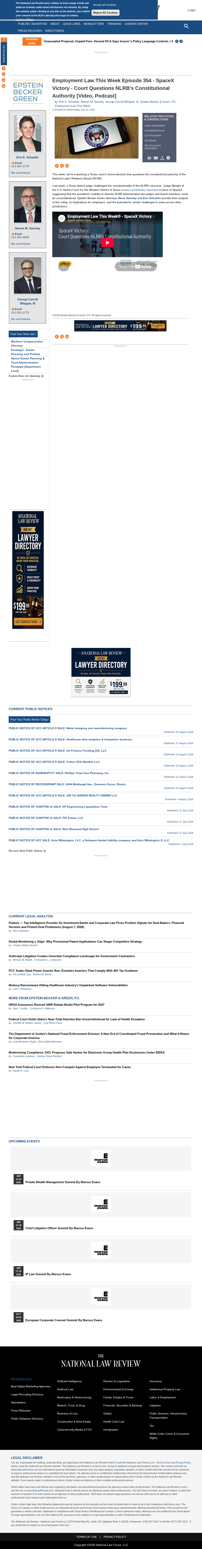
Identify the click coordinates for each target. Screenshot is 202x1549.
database (123, 1466)
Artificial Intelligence (69, 1381)
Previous (177, 41)
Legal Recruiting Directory (27, 1394)
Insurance (156, 1381)
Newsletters (93, 23)
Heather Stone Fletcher (49, 1056)
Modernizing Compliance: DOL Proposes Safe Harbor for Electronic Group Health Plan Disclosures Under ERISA (87, 1052)
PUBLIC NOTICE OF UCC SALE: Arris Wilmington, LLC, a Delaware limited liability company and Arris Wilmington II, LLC (89, 840)
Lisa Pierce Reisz (53, 1023)
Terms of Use (163, 1462)
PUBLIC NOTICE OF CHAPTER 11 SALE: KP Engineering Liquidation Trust (58, 806)
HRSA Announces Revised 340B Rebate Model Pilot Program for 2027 (56, 1004)
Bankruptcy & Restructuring (74, 1397)
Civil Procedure (153, 135)
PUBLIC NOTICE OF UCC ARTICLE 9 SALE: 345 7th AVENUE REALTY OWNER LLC (63, 795)
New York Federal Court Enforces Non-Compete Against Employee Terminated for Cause (70, 1067)
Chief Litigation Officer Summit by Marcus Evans (59, 1228)
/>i (169, 158)
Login (192, 10)
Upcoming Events (24, 1141)
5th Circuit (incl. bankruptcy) (153, 147)
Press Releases (21, 1410)
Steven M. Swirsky (27, 228)
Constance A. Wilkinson (42, 1008)
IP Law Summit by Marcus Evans (48, 1274)
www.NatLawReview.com (24, 1469)
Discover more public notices (26, 850)
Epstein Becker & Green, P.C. (158, 101)
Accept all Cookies (104, 4)
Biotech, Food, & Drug (71, 1405)
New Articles (4, 54)
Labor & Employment (163, 1397)
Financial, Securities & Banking (122, 1405)
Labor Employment (155, 125)
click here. (64, 1525)
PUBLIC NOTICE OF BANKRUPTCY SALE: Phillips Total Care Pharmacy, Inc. (59, 773)
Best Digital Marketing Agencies (30, 1386)
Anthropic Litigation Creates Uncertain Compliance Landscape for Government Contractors (72, 956)
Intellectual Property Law (165, 1389)
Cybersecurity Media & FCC (74, 1429)
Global (107, 1413)
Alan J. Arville (20, 1008)
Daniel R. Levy (21, 1070)
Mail (156, 158)
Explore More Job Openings (24, 376)
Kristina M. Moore (42, 974)
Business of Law (67, 1413)
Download (163, 158)
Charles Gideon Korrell (25, 945)
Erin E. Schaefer (27, 157)
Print (150, 158)
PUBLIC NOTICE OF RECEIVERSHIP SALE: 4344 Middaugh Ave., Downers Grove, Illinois (67, 784)
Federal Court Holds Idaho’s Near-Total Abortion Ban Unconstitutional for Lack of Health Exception (77, 1019)
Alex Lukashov (21, 930)
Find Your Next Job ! (23, 334)
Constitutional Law (155, 130)
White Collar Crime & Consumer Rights (169, 1435)
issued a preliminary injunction (139, 189)
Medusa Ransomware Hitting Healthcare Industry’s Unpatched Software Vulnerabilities (68, 985)
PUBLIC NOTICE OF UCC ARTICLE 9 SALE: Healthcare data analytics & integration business (70, 739)
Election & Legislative (116, 1381)
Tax (152, 1425)
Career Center (136, 23)
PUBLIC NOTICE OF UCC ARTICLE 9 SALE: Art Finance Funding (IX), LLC (58, 750)
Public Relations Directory (27, 1418)
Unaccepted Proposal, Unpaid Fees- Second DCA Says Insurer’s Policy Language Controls (106, 41)
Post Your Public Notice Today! (29, 719)
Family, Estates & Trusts (118, 1397)
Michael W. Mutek (22, 960)
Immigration (110, 1429)
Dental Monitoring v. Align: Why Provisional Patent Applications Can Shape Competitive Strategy (75, 941)
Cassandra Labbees (24, 1056)
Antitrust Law (65, 1389)
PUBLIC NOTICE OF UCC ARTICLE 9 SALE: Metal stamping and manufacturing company (68, 728)
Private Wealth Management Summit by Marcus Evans (62, 1182)
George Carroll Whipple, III (27, 301)
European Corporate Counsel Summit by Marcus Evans (63, 1320)
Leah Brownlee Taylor (24, 1041)
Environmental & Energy (118, 1389)
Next (181, 41)
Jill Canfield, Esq (22, 974)
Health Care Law (113, 1421)
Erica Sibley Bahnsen (50, 1041)
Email (18, 162)
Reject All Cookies (105, 12)
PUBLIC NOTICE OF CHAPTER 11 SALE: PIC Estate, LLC (46, 817)
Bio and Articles (20, 172)
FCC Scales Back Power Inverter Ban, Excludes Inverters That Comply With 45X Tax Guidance (73, 970)
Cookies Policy (25, 19)
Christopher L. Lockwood (47, 960)
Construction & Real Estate (74, 1421)
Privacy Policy (183, 1462)
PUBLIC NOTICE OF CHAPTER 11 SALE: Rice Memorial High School (54, 829)
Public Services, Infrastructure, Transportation (169, 1415)
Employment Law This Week (72, 105)
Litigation (155, 1405)
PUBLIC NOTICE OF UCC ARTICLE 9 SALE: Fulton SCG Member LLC (54, 761)
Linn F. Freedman (22, 989)
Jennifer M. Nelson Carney (27, 1023)
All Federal (150, 140)
